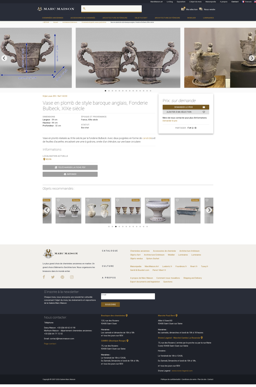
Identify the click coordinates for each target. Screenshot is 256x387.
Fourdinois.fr (181, 266)
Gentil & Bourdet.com (139, 270)
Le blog (170, 1)
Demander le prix (189, 107)
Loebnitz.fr (167, 266)
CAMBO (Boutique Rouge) (115, 340)
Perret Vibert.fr (159, 270)
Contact (235, 1)
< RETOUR (46, 22)
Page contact (50, 343)
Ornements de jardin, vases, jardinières (94, 22)
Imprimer (70, 174)
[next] (252, 58)
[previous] (4, 58)
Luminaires (208, 18)
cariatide (147, 138)
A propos (223, 1)
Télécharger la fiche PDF (70, 167)
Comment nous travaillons (168, 278)
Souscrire (110, 304)
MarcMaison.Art (152, 266)
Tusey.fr (204, 266)
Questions (167, 281)
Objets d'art (141, 18)
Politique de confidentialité (171, 379)
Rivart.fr (193, 266)
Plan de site (202, 379)
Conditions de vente (189, 379)
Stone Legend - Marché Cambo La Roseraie (180, 337)
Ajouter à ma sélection (186, 112)
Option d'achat (152, 258)
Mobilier (191, 18)
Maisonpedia (211, 1)
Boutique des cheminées (114, 315)
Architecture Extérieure (167, 18)
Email (103, 294)
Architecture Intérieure (115, 18)
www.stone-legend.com (182, 370)
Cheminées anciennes (52, 18)
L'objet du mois (195, 1)
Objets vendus (136, 258)
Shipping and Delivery (192, 278)
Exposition (181, 1)
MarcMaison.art (157, 1)
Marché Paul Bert (168, 315)
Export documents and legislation (145, 281)
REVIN (47, 159)
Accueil (55, 22)
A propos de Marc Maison (141, 278)
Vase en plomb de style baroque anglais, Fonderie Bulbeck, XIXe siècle (132, 22)
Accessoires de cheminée (83, 18)
